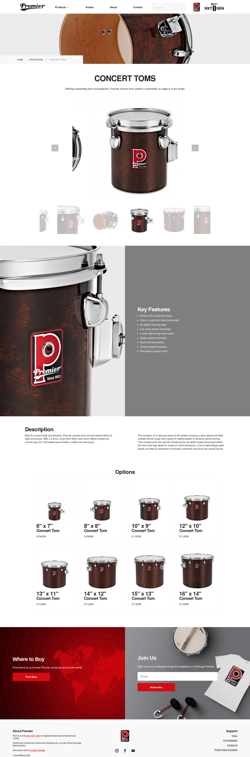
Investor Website (38, 750)
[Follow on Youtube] (133, 750)
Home (20, 59)
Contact (138, 7)
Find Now (31, 677)
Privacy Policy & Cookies (225, 749)
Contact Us (232, 745)
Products (60, 7)
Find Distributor (230, 740)
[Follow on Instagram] (116, 750)
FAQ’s (234, 735)
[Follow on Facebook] (125, 750)
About (113, 7)
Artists (90, 7)
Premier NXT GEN (32, 735)
